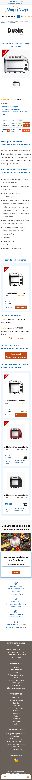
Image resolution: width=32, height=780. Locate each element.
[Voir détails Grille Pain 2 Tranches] (16, 279)
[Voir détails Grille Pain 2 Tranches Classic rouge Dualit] (16, 433)
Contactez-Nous (16, 670)
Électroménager (9, 21)
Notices (16, 711)
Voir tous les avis (16, 338)
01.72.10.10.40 (16, 747)
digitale (15, 771)
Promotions (16, 719)
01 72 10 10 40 (16, 624)
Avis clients (16, 685)
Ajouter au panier (21, 307)
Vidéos (16, 716)
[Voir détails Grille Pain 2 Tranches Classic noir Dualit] (16, 481)
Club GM (16, 703)
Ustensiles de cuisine (16, 675)
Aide (16, 724)
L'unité (4, 123)
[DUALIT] (16, 39)
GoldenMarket (15, 774)
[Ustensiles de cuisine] (16, 9)
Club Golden (16, 706)
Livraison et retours (16, 700)
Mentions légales (16, 683)
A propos (16, 667)
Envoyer (16, 572)
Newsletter (16, 721)
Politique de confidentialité (16, 680)
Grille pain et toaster (18, 21)
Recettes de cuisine (16, 708)
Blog (16, 672)
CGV (16, 677)
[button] (18, 16)
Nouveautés (16, 713)
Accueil (3, 21)
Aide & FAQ (16, 698)
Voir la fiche (8, 307)
